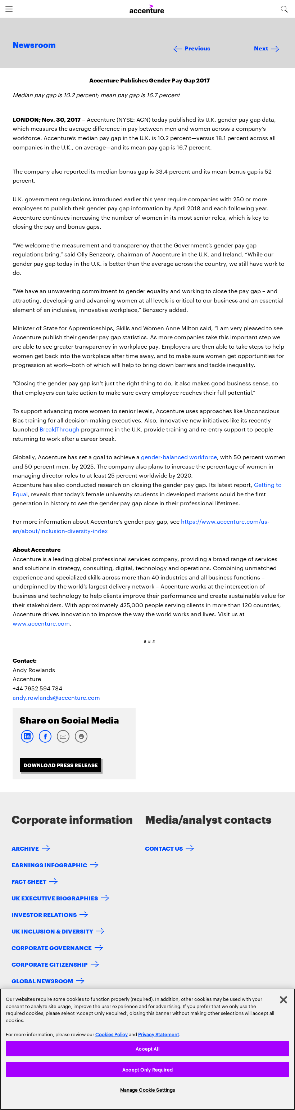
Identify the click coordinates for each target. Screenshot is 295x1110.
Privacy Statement (158, 1034)
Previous (197, 48)
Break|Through (60, 429)
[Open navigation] (9, 9)
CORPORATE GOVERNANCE (52, 947)
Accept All (147, 1048)
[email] (63, 741)
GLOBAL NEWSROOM (42, 980)
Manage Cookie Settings (147, 1089)
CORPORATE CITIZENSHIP (50, 964)
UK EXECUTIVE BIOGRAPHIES (55, 898)
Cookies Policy (111, 1034)
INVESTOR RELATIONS (44, 914)
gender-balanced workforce (179, 457)
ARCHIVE (25, 848)
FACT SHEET (29, 881)
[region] (147, 1049)
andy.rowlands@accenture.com (56, 697)
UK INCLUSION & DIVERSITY (52, 931)
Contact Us (164, 848)
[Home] (147, 9)
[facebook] (45, 741)
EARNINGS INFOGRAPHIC (49, 864)
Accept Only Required (147, 1069)
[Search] (284, 9)
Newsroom (34, 45)
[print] (81, 741)
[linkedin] (27, 741)
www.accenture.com (41, 623)
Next (261, 48)
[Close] (283, 1000)
